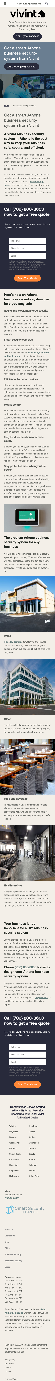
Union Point (34, 1176)
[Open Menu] (5, 3)
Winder (12, 1126)
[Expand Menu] (28, 19)
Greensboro (34, 1142)
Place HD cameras (13, 641)
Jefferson (33, 1165)
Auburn (32, 1159)
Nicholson (14, 1176)
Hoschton (33, 1126)
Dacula (32, 1153)
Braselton (13, 1165)
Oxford (32, 1131)
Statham (32, 1137)
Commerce (14, 1159)
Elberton (32, 1148)
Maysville (13, 1131)
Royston (13, 1137)
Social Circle (15, 1153)
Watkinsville (14, 1142)
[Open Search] (46, 3)
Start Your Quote (27, 278)
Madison (13, 1148)
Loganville (14, 1170)
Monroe (32, 1170)
